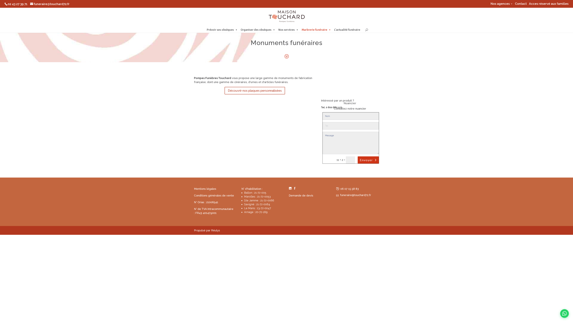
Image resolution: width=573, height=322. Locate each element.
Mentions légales (205, 188)
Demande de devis (301, 195)
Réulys (215, 230)
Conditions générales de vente (214, 195)
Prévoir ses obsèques (220, 30)
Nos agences (500, 4)
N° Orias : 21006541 (206, 202)
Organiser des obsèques (256, 30)
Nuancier (350, 103)
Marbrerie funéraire (314, 30)
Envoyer (366, 160)
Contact (521, 4)
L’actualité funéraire (347, 30)
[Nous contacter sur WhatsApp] (564, 313)
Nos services (286, 30)
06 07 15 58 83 (349, 188)
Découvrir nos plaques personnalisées (255, 90)
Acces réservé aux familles (549, 4)
